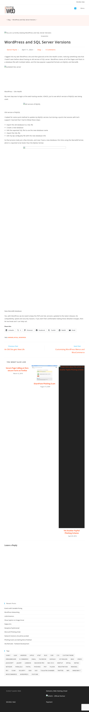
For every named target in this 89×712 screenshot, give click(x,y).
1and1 (8, 655)
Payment (49, 702)
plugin (52, 667)
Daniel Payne (12, 50)
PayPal (28, 667)
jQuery (19, 663)
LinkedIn (28, 663)
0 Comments (50, 50)
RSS (7, 670)
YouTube (35, 674)
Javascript (9, 663)
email (34, 659)
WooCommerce (11, 674)
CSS (58, 655)
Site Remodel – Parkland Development (16, 644)
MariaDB (10, 337)
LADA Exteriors (9, 616)
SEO (36, 670)
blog (39, 50)
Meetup (60, 663)
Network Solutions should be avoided (16, 636)
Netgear (9, 667)
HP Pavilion (63, 659)
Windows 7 (77, 670)
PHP (45, 667)
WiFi (68, 670)
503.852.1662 (80, 2)
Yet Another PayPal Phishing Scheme (72, 531)
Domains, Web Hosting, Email (56, 691)
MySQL (16, 337)
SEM (30, 670)
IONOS (79, 659)
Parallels (19, 667)
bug (45, 655)
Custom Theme (68, 655)
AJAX (15, 655)
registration (63, 667)
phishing (37, 667)
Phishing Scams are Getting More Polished (18, 640)
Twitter (60, 670)
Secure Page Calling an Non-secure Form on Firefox (17, 369)
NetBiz (76, 663)
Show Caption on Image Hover (14, 620)
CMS (51, 655)
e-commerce (23, 659)
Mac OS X (51, 663)
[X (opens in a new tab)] (5, 2)
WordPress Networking (11, 612)
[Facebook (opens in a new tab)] (7, 2)
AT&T (39, 655)
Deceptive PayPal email (11, 628)
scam (14, 670)
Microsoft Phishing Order (12, 632)
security (22, 670)
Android (23, 655)
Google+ (53, 659)
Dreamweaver (11, 659)
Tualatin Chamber (47, 670)
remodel (74, 667)
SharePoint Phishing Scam (44, 383)
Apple (32, 655)
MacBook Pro (39, 663)
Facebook (42, 659)
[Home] (5, 20)
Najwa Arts (7, 624)
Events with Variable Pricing (13, 608)
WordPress (22, 337)
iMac (72, 659)
